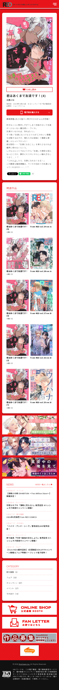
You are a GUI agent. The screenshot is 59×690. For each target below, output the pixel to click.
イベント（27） (13, 588)
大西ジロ (10, 100)
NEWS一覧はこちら (42, 485)
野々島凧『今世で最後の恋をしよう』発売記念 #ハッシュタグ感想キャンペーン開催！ (28, 539)
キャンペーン (20, 502)
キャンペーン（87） (14, 583)
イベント (20, 491)
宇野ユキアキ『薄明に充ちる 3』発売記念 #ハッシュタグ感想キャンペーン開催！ (28, 506)
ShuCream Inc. (24, 664)
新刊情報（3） (12, 572)
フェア (18, 547)
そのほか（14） (13, 594)
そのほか (20, 523)
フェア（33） (12, 578)
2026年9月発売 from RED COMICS (21, 517)
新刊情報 (20, 514)
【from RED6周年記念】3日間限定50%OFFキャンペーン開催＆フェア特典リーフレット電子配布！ (29, 551)
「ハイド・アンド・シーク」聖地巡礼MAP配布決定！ (28, 527)
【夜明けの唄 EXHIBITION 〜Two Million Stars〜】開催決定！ (28, 494)
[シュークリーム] (29, 650)
